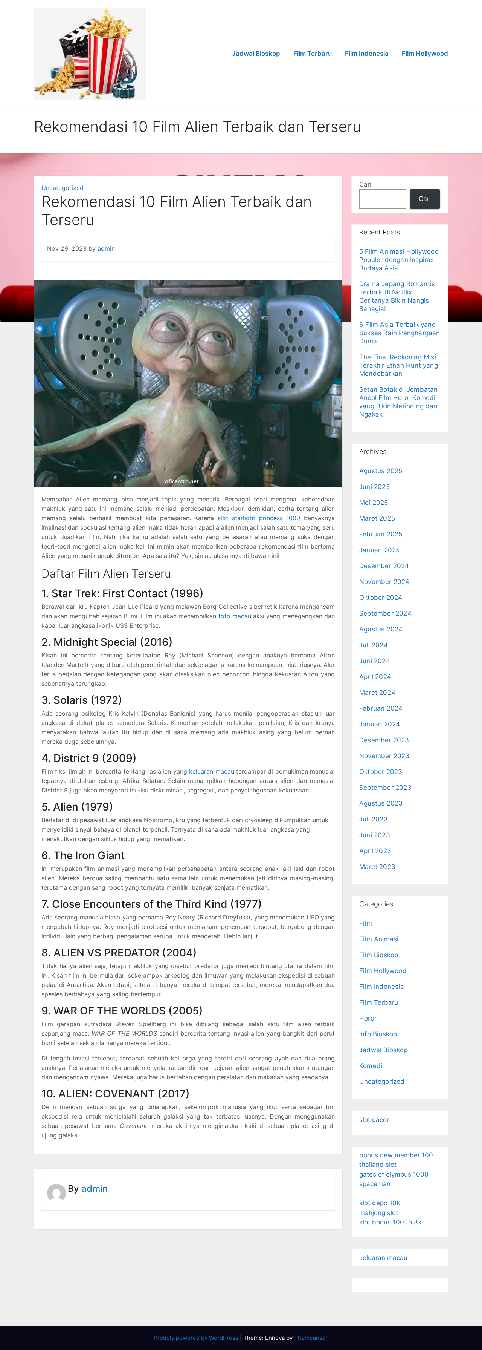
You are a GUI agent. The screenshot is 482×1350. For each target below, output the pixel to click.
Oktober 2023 (380, 771)
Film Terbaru (312, 53)
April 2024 (375, 676)
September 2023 (385, 787)
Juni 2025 (374, 486)
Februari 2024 (381, 708)
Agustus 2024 (381, 629)
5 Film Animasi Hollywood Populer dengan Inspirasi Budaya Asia (399, 260)
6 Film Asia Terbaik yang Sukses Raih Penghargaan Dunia (399, 333)
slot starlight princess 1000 (259, 518)
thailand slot (378, 1164)
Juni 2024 (374, 661)
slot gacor (374, 1119)
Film (365, 923)
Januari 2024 (379, 724)
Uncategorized (62, 188)
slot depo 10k (379, 1203)
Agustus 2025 (380, 471)
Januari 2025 (379, 550)
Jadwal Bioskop (256, 53)
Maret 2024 (377, 692)
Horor (368, 1018)
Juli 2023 (373, 819)
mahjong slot (378, 1213)
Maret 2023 (377, 866)
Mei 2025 (373, 502)
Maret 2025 (377, 518)
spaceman (374, 1184)
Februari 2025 (381, 534)
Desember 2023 (384, 740)
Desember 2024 (384, 566)
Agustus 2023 (381, 803)
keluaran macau (211, 771)
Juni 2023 (374, 835)
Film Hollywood (425, 53)
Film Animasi (378, 939)
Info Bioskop (378, 1034)
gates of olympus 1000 (394, 1174)
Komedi (370, 1066)
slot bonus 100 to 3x (390, 1222)
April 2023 (375, 851)
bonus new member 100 (396, 1155)
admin (106, 248)
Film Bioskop (378, 955)
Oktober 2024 (380, 597)
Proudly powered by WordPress (197, 1337)
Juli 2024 (373, 645)
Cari (365, 184)
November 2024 (384, 581)
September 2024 (385, 613)
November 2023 (384, 756)
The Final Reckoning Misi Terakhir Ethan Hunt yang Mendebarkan (398, 365)
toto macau (234, 616)
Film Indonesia (367, 53)
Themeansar (310, 1337)
